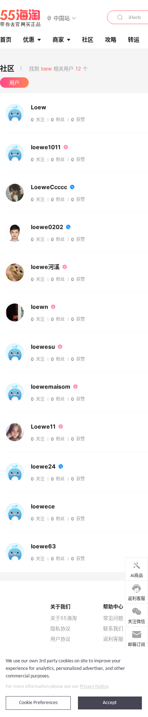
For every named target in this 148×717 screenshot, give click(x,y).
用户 (14, 82)
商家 (58, 39)
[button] (62, 18)
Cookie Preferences (38, 702)
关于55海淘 (63, 618)
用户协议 (60, 639)
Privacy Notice (94, 686)
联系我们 (113, 628)
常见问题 (113, 618)
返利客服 (113, 639)
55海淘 (20, 18)
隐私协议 (60, 628)
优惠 (28, 39)
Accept (110, 702)
